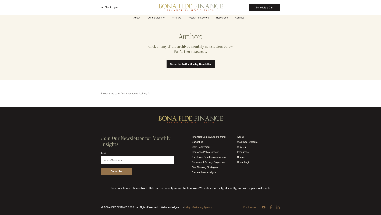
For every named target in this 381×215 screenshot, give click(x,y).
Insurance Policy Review (205, 151)
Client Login (243, 162)
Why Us (176, 17)
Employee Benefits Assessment (209, 157)
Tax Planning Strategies (205, 167)
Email (103, 153)
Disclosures (249, 207)
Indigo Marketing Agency (198, 207)
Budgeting (197, 141)
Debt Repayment (201, 146)
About (136, 17)
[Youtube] (264, 207)
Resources (222, 17)
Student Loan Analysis (204, 172)
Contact (239, 17)
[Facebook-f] (271, 207)
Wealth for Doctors (198, 17)
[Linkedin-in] (278, 207)
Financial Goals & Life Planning (209, 136)
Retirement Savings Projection (208, 162)
